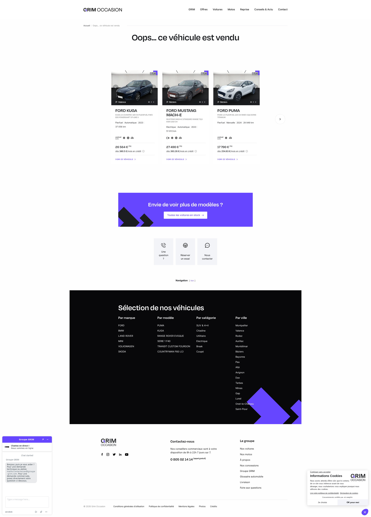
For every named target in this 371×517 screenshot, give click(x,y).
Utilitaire (201, 335)
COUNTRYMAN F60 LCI (170, 351)
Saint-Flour (241, 409)
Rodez (238, 335)
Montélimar (241, 346)
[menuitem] (192, 9)
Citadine (200, 330)
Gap (237, 393)
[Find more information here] (27, 475)
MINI (120, 341)
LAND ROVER (125, 335)
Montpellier (241, 325)
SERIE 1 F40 (163, 341)
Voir (192, 281)
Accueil (86, 26)
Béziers (239, 351)
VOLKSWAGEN (126, 346)
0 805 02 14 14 (181, 459)
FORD (121, 325)
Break (199, 346)
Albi (237, 367)
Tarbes (239, 382)
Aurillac (239, 341)
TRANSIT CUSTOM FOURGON (173, 346)
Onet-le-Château (244, 403)
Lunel (238, 398)
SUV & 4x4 (202, 325)
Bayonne (240, 356)
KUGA (160, 330)
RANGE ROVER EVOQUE (170, 335)
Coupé (200, 351)
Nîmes (238, 388)
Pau (237, 362)
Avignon (239, 372)
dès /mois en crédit (128, 151)
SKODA (122, 351)
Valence (239, 330)
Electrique (201, 341)
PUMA (160, 325)
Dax (237, 377)
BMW (121, 330)
